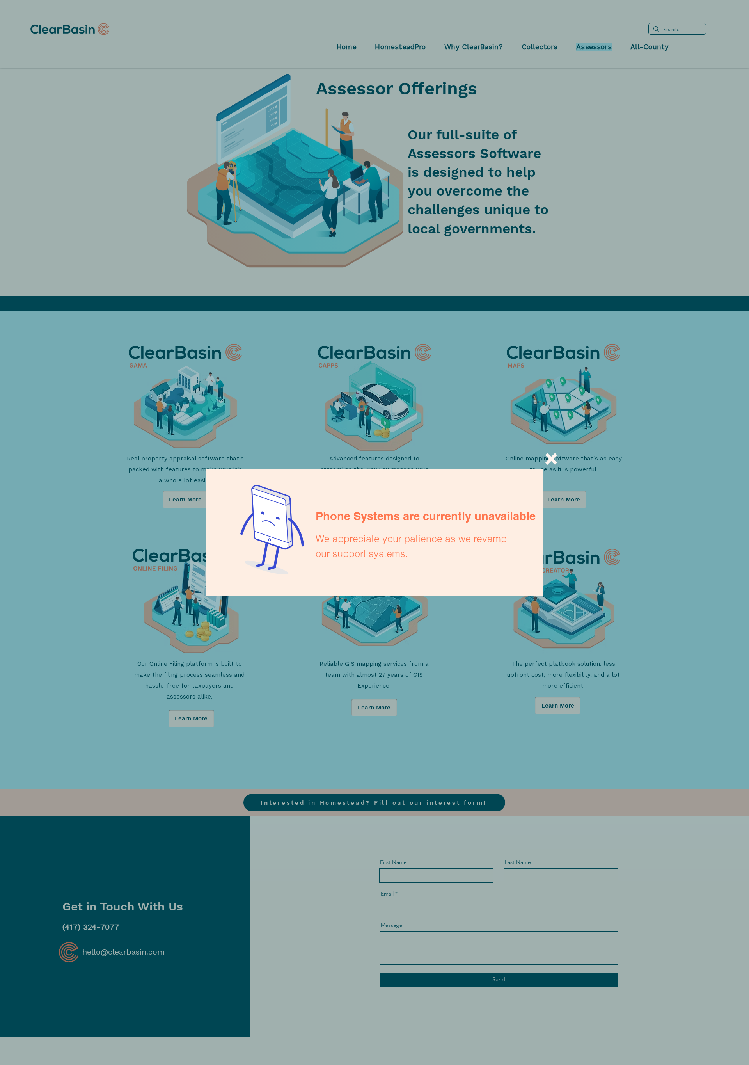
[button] (551, 459)
